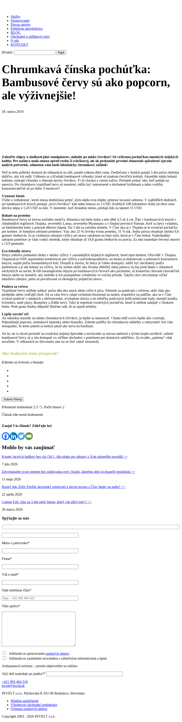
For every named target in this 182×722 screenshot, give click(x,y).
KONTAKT (19, 44)
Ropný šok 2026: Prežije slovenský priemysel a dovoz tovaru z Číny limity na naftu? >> (63, 487)
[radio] (95, 370)
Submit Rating (13, 399)
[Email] (29, 436)
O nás (15, 40)
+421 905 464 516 (15, 682)
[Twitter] (21, 436)
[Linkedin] (13, 436)
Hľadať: (7, 52)
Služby (15, 16)
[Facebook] (6, 436)
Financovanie (20, 20)
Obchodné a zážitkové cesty (30, 36)
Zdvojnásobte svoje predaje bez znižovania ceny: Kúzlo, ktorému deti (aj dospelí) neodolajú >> (68, 472)
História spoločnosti (24, 701)
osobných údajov (57, 653)
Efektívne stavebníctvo (27, 28)
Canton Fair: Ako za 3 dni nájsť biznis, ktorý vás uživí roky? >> (46, 502)
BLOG (16, 32)
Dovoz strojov (21, 24)
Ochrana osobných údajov (29, 709)
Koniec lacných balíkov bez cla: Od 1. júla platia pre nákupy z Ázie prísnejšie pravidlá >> (65, 456)
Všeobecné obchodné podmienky (34, 705)
